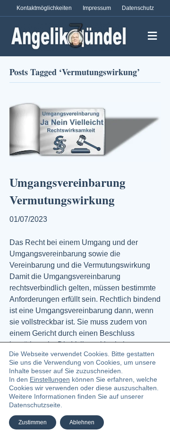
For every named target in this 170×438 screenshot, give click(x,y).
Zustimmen (32, 422)
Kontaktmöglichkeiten (44, 8)
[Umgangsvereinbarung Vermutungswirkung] (85, 131)
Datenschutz (138, 8)
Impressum (97, 8)
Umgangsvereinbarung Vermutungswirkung (67, 191)
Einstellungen (50, 379)
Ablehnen (81, 422)
